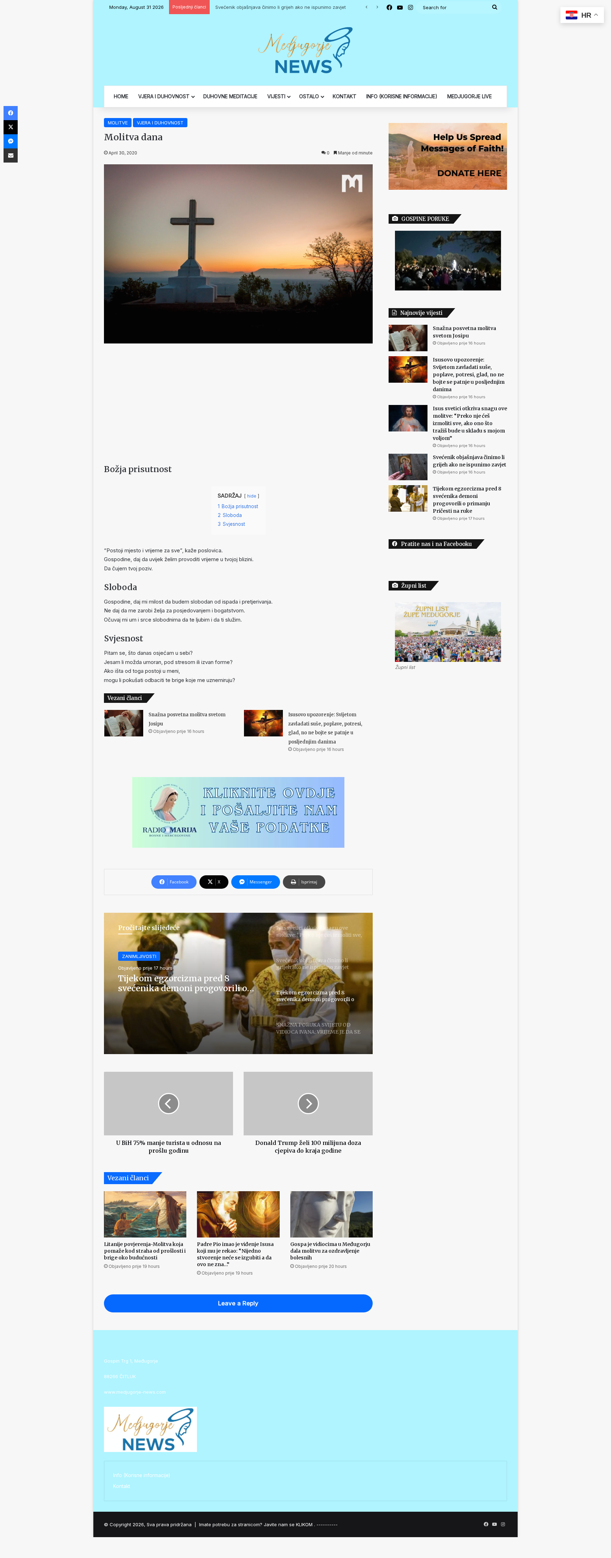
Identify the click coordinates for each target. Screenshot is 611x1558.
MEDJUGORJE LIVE (469, 96)
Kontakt (121, 1486)
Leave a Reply (238, 1303)
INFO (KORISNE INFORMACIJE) (401, 96)
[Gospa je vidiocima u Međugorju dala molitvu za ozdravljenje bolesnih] (331, 1214)
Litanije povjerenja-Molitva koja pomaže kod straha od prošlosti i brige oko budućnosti (145, 1251)
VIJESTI (276, 96)
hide (251, 496)
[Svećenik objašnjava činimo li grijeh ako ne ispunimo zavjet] (408, 467)
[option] (238, 983)
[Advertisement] (238, 403)
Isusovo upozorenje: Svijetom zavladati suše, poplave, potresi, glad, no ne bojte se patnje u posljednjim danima (469, 375)
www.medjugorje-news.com (135, 1392)
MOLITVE (118, 122)
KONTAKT (344, 96)
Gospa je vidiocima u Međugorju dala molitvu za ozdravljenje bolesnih (330, 1251)
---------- (327, 1524)
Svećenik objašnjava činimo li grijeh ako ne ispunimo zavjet (278, 7)
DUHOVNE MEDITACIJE (230, 96)
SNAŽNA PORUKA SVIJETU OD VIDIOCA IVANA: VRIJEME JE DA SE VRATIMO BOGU (188, 983)
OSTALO (309, 96)
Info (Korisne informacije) (141, 1475)
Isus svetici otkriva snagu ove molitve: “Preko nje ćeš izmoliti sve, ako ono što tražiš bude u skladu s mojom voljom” (470, 423)
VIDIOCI (130, 956)
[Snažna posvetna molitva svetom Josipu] (123, 723)
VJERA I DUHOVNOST (164, 96)
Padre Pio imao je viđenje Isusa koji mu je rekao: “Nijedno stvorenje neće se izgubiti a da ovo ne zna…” (235, 1254)
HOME (121, 96)
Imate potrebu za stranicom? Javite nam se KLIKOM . (257, 1524)
